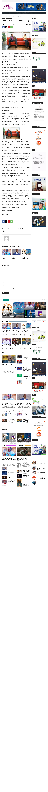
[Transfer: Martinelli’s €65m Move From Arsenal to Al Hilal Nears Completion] (4, 482)
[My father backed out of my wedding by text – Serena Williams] (34, 473)
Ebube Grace (5, 24)
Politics (4, 352)
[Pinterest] (9, 27)
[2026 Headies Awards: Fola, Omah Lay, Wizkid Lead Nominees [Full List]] (19, 471)
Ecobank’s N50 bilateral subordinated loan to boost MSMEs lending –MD (41, 483)
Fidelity (34, 394)
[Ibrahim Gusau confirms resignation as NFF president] (16, 252)
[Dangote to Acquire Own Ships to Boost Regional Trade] (27, 437)
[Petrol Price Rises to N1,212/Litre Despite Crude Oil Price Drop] (20, 437)
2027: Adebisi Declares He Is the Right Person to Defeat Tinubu (26, 356)
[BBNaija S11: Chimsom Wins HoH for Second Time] (19, 481)
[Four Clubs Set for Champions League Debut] (4, 473)
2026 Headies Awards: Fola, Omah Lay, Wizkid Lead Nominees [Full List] (26, 471)
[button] (44, 13)
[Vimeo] (43, 1)
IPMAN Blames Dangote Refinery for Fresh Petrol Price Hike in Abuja (26, 257)
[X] (42, 1)
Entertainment (20, 445)
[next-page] (5, 260)
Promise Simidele (5, 367)
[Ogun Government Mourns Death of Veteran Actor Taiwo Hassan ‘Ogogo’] (19, 485)
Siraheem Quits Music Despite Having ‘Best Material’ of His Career (22, 459)
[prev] (42, 300)
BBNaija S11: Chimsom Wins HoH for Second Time (26, 480)
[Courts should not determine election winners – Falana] (26, 341)
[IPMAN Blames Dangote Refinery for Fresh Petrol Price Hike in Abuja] (26, 252)
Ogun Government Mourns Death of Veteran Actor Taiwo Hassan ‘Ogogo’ (26, 485)
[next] (44, 300)
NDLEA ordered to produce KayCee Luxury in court (15, 345)
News (3, 391)
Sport (3, 445)
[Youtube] (44, 1)
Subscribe (44, 321)
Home (3, 16)
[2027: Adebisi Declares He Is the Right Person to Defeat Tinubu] (19, 356)
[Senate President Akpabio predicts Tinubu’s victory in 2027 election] (19, 382)
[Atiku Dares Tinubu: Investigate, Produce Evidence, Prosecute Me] (19, 362)
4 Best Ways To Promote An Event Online (24, 229)
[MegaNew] (8, 6)
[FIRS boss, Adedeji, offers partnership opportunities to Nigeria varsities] (34, 468)
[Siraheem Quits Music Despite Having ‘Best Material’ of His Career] (24, 451)
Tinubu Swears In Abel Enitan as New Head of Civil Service (6, 345)
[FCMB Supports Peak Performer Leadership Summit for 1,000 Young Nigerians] (40, 314)
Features (7, 16)
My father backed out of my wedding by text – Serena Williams (41, 473)
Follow (39, 321)
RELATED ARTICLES (6, 246)
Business (4, 310)
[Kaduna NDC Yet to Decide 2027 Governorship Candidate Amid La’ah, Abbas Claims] (19, 368)
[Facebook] (39, 1)
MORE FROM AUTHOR (16, 246)
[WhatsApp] (11, 27)
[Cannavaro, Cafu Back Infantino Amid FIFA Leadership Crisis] (4, 477)
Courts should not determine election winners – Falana (25, 345)
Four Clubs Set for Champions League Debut (11, 472)
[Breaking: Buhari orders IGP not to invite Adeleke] (34, 463)
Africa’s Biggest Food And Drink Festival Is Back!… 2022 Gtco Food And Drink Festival (41, 478)
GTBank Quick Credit (37, 416)
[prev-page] (3, 260)
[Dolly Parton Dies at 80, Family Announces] (19, 476)
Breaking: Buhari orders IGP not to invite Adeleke (41, 463)
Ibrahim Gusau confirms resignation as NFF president (16, 257)
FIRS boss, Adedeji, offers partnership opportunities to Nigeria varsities (41, 468)
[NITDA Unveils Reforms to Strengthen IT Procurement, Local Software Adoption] (29, 314)
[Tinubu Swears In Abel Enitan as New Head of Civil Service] (29, 306)
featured (7, 214)
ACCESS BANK (35, 327)
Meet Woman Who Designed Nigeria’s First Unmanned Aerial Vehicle (8, 230)
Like (34, 321)
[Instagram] (40, 1)
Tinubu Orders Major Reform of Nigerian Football (5, 257)
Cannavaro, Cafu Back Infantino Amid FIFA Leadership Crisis (11, 477)
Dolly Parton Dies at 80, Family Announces (26, 475)
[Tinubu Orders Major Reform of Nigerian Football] (6, 252)
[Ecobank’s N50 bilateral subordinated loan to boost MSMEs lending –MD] (34, 483)
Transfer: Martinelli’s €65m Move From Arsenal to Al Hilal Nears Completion (11, 481)
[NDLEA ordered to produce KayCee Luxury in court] (40, 306)
